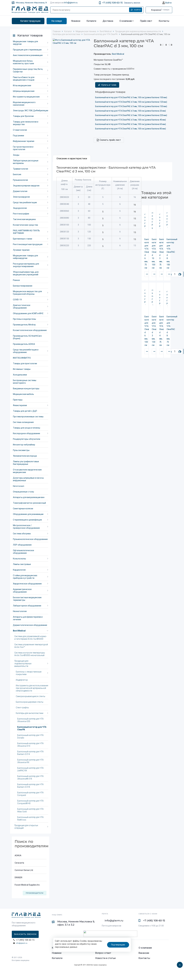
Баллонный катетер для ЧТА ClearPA (31, 728)
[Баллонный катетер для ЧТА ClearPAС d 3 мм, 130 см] (152, 299)
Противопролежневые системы (28, 416)
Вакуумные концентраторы (26, 388)
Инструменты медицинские (26, 97)
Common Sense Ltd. (24, 870)
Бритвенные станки (22, 239)
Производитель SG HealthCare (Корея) (27, 337)
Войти (168, 2)
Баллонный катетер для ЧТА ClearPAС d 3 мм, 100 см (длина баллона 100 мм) (131, 97)
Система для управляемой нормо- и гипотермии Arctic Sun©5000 (30, 637)
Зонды (16, 155)
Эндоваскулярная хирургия (26, 185)
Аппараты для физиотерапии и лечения (28, 618)
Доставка (108, 21)
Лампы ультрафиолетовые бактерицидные (26, 462)
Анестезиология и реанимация (28, 55)
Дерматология (20, 191)
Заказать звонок (132, 3)
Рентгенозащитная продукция (27, 244)
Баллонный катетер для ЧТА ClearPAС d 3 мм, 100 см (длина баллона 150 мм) (131, 106)
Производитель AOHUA (24, 344)
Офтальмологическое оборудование (23, 551)
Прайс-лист (146, 21)
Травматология (20, 169)
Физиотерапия (20, 405)
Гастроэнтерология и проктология (23, 148)
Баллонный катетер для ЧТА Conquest (30, 793)
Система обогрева (22, 533)
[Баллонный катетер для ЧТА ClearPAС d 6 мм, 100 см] (145, 299)
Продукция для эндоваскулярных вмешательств (22, 663)
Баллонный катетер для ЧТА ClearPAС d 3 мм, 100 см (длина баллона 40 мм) (130, 120)
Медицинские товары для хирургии (25, 42)
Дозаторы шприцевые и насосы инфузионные (28, 479)
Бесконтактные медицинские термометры (27, 598)
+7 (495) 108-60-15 (112, 2)
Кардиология (19, 570)
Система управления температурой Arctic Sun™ (31, 645)
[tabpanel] (112, 171)
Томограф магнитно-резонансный (29, 503)
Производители (34, 893)
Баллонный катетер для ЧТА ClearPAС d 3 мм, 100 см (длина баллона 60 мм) (130, 124)
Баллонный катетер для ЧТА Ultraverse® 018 (30, 777)
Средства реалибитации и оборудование (25, 351)
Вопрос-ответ (103, 952)
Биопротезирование (22, 286)
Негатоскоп (18, 486)
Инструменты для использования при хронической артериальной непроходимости (32, 688)
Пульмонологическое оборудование (30, 539)
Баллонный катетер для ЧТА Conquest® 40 (30, 802)
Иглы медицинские (22, 85)
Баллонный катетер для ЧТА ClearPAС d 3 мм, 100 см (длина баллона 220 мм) (131, 115)
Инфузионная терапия (23, 141)
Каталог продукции (30, 21)
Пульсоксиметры (21, 450)
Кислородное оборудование (26, 433)
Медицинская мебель (23, 394)
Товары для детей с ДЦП (25, 411)
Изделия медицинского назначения (24, 103)
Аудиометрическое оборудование (22, 590)
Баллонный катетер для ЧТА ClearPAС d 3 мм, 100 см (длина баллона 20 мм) (130, 111)
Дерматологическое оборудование (30, 625)
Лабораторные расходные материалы (25, 161)
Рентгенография (21, 214)
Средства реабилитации (25, 202)
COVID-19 (17, 299)
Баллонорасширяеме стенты (29, 702)
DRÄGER (18, 877)
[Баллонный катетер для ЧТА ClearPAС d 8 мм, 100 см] (167, 222)
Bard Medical (19, 631)
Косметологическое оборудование (30, 330)
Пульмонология (20, 180)
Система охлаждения (23, 422)
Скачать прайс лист (110, 140)
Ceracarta (19, 863)
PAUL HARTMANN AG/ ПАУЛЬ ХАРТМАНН (26, 231)
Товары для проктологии (25, 363)
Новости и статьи (105, 958)
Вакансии (144, 952)
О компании (125, 21)
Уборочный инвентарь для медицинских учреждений (26, 273)
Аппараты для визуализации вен (28, 497)
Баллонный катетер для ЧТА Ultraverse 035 (30, 720)
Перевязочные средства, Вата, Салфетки (28, 70)
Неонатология (20, 611)
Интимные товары (21, 369)
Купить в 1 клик (108, 85)
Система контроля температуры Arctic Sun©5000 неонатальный (29, 654)
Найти (137, 10)
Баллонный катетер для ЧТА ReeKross (30, 818)
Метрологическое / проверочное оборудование (26, 526)
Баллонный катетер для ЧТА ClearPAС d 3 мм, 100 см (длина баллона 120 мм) (131, 102)
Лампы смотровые (22, 564)
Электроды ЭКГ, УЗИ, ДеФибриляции (30, 110)
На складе (56, 21)
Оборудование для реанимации (28, 514)
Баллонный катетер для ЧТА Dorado (30, 736)
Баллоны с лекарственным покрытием (28, 673)
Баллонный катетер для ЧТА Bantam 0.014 (30, 752)
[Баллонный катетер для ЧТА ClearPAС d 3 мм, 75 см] (159, 222)
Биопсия (17, 174)
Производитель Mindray (24, 324)
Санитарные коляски (23, 508)
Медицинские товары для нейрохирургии (25, 256)
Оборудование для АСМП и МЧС (28, 313)
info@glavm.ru (21, 943)
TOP (179, 964)
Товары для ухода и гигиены (26, 428)
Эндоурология (20, 208)
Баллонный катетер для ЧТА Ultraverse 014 (30, 744)
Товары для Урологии (23, 116)
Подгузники (18, 135)
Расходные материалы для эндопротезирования (26, 265)
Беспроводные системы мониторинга (24, 381)
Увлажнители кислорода (25, 456)
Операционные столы (23, 492)
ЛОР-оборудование (22, 545)
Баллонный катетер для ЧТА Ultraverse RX (30, 761)
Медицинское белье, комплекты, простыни (23, 62)
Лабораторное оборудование (27, 606)
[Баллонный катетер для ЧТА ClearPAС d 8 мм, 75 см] (167, 299)
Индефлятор (22, 680)
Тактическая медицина (24, 219)
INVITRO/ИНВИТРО (22, 358)
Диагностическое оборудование (21, 306)
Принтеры (17, 400)
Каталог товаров (30, 35)
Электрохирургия (21, 197)
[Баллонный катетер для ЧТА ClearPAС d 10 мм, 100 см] (152, 222)
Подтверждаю (118, 945)
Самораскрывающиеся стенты (30, 696)
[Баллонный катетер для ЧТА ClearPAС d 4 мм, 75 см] (159, 299)
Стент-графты (22, 707)
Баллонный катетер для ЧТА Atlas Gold (30, 810)
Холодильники (20, 375)
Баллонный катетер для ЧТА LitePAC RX (30, 769)
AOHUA (18, 855)
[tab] (72, 158)
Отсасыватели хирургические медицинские (27, 471)
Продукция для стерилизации (27, 49)
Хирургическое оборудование (27, 583)
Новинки (75, 21)
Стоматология (20, 130)
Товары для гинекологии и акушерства (25, 123)
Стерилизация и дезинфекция (27, 520)
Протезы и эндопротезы (24, 319)
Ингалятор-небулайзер (24, 444)
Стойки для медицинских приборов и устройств (25, 576)
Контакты (164, 21)
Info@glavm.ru (70, 2)
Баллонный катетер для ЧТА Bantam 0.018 (30, 785)
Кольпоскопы (19, 558)
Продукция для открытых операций (26, 826)
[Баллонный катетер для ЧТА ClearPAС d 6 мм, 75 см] (145, 222)
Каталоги (91, 21)
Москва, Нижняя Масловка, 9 (31, 2)
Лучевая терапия (21, 250)
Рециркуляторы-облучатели (26, 439)
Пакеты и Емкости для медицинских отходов (23, 78)
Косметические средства (25, 225)
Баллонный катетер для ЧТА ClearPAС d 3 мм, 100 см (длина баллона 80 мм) (130, 128)
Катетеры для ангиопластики (29, 713)
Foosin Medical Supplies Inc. (27, 885)
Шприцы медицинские (23, 91)
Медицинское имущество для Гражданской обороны (27, 292)
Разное (16, 280)
